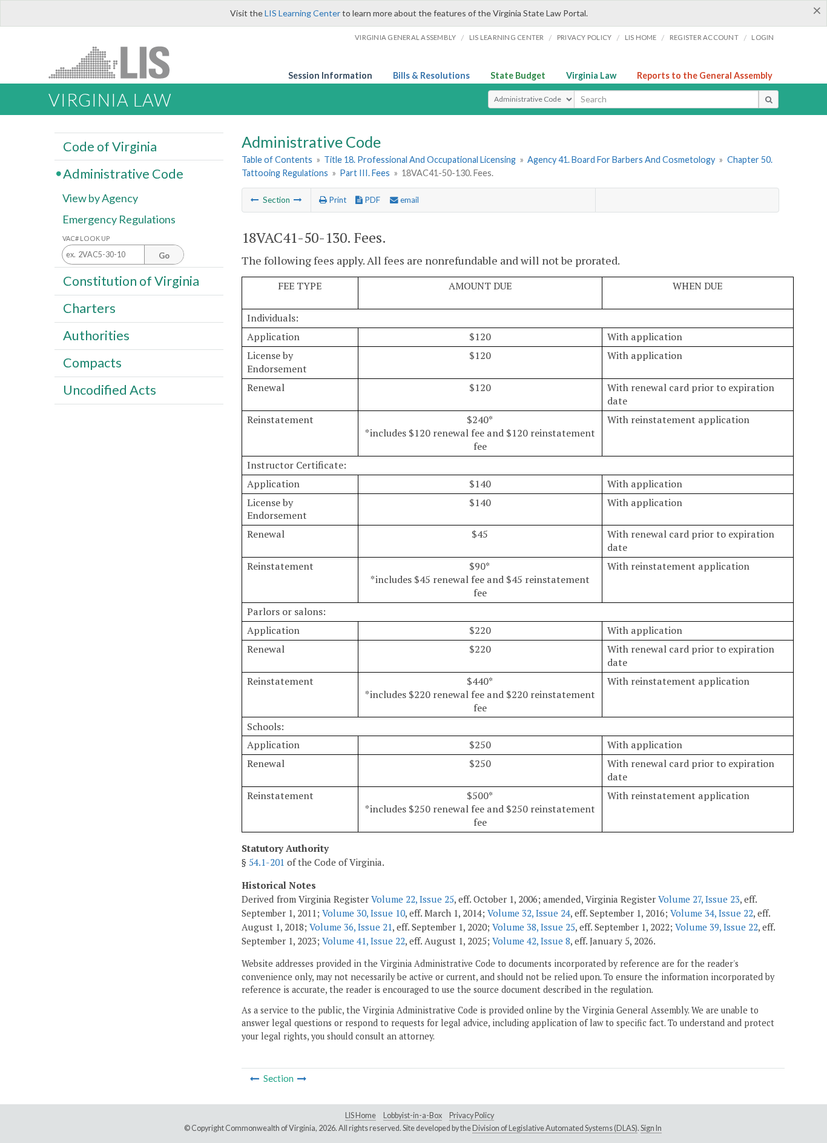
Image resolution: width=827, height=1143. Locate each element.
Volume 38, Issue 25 (533, 927)
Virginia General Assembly (405, 37)
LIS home (641, 37)
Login (762, 37)
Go (164, 255)
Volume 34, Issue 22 (711, 913)
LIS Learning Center (302, 13)
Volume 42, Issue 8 (531, 941)
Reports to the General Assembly (705, 75)
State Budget (517, 75)
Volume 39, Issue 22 (716, 927)
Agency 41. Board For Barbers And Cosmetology (621, 159)
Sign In (651, 1128)
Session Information (330, 75)
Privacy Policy (584, 37)
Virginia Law (591, 75)
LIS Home (360, 1115)
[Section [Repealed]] (298, 200)
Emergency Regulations (119, 219)
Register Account (704, 37)
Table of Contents (277, 159)
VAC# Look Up (86, 238)
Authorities (96, 335)
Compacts (92, 363)
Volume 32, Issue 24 (528, 913)
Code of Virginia (110, 146)
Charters (89, 308)
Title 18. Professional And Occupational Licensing (420, 159)
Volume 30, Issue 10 (363, 913)
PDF (371, 200)
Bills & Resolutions (431, 75)
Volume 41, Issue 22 (363, 941)
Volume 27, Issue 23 (699, 899)
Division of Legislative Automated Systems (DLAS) (555, 1128)
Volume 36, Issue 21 (350, 927)
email (408, 200)
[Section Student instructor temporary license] (255, 200)
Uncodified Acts (109, 390)
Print (336, 200)
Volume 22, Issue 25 (412, 899)
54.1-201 (267, 862)
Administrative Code (123, 173)
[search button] (769, 99)
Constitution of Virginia (131, 280)
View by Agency (100, 198)
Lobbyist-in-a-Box (412, 1115)
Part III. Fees (365, 173)
